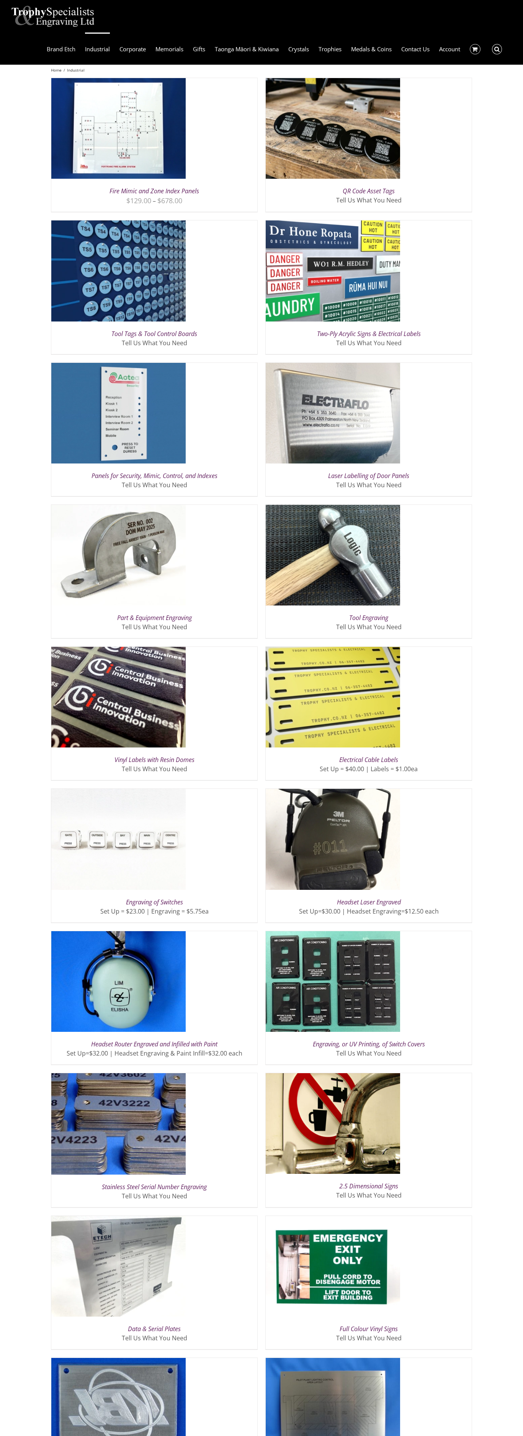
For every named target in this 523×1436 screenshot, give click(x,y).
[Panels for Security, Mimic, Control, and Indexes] (118, 367)
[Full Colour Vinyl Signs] (333, 1220)
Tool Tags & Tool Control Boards (154, 334)
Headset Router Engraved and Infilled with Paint (154, 1044)
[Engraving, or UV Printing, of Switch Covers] (333, 936)
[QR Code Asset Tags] (333, 82)
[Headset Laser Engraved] (333, 793)
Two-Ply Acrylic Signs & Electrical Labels (369, 334)
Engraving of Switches (154, 902)
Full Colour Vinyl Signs (369, 1329)
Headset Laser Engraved (369, 902)
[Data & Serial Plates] (118, 1220)
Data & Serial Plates (154, 1329)
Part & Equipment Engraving (154, 618)
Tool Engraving (368, 618)
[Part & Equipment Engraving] (118, 509)
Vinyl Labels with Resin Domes (154, 760)
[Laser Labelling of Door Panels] (333, 367)
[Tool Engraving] (333, 509)
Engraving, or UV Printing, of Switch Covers (369, 1044)
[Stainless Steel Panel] (333, 1362)
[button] (497, 49)
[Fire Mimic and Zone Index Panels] (118, 82)
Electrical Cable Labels (368, 760)
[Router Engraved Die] (118, 1362)
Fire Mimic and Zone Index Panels (154, 191)
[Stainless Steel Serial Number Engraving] (118, 1078)
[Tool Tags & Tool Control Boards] (118, 225)
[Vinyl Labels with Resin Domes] (118, 651)
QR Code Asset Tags (369, 191)
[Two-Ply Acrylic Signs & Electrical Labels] (333, 225)
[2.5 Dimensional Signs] (333, 1078)
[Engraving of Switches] (118, 793)
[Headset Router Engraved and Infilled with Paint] (118, 936)
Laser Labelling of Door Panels (368, 476)
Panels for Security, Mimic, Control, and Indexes (154, 476)
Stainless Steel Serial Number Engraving (154, 1187)
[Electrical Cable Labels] (333, 651)
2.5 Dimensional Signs (368, 1186)
